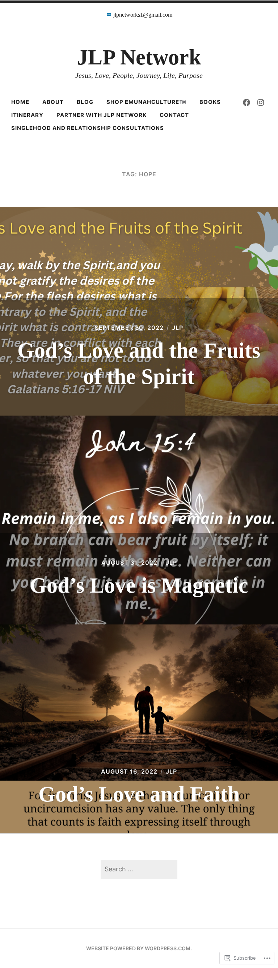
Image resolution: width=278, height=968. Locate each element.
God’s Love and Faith (139, 794)
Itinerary (27, 114)
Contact (174, 114)
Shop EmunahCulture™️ (146, 101)
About (53, 101)
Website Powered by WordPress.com (138, 948)
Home (20, 101)
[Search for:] (139, 869)
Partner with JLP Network (101, 114)
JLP (177, 327)
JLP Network (139, 57)
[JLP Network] (246, 102)
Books (210, 101)
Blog (85, 101)
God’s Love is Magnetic (139, 585)
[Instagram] (260, 102)
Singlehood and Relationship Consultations (87, 128)
